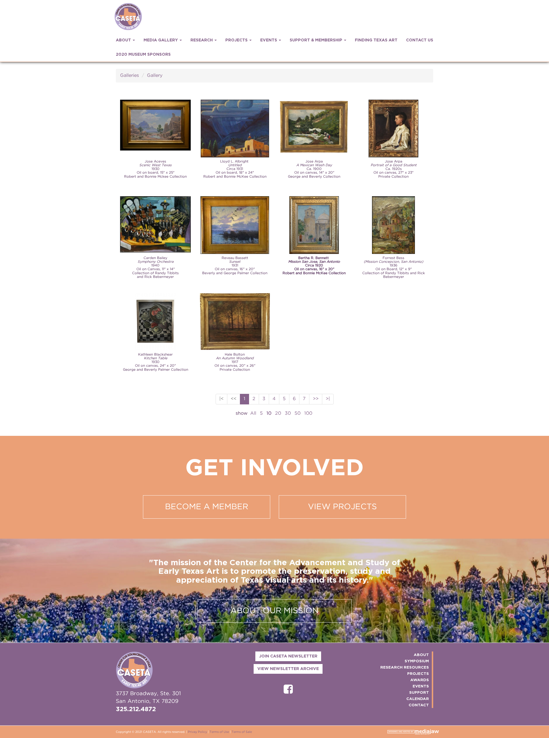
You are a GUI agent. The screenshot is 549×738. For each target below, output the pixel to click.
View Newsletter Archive (288, 669)
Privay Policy (197, 732)
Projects (418, 674)
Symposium (417, 661)
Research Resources (404, 667)
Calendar (417, 699)
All (253, 413)
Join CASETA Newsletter (288, 656)
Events (421, 686)
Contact (419, 705)
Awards (419, 680)
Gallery (154, 75)
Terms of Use (219, 732)
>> (316, 399)
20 (278, 413)
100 (308, 413)
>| (328, 399)
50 (298, 413)
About (421, 655)
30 (288, 413)
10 (268, 413)
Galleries (129, 75)
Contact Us (419, 40)
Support (419, 693)
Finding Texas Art (376, 40)
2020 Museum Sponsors (143, 55)
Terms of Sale (242, 732)
